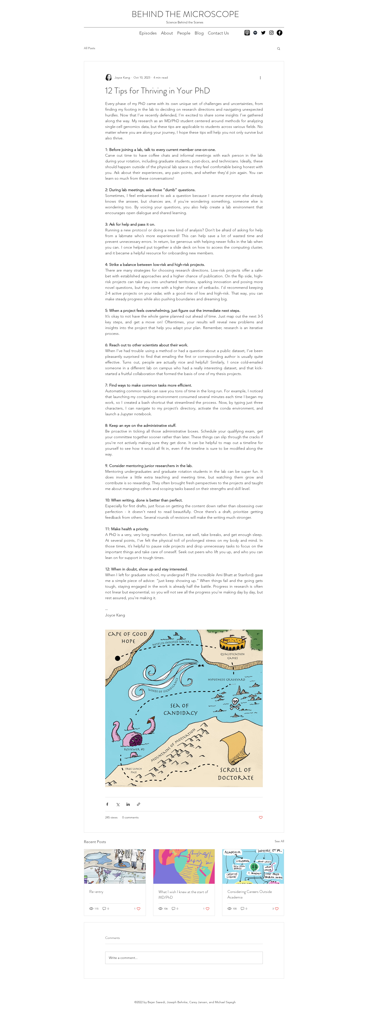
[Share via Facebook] (107, 804)
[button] (279, 48)
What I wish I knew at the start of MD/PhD (183, 894)
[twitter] (263, 33)
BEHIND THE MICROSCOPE (185, 14)
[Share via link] (139, 804)
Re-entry (96, 891)
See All (279, 841)
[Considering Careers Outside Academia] (253, 866)
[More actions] (260, 77)
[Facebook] (279, 33)
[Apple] (247, 33)
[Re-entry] (115, 866)
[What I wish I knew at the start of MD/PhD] (184, 866)
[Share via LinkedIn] (128, 804)
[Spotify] (255, 33)
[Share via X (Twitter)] (118, 804)
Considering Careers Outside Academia (249, 894)
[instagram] (271, 33)
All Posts (89, 48)
